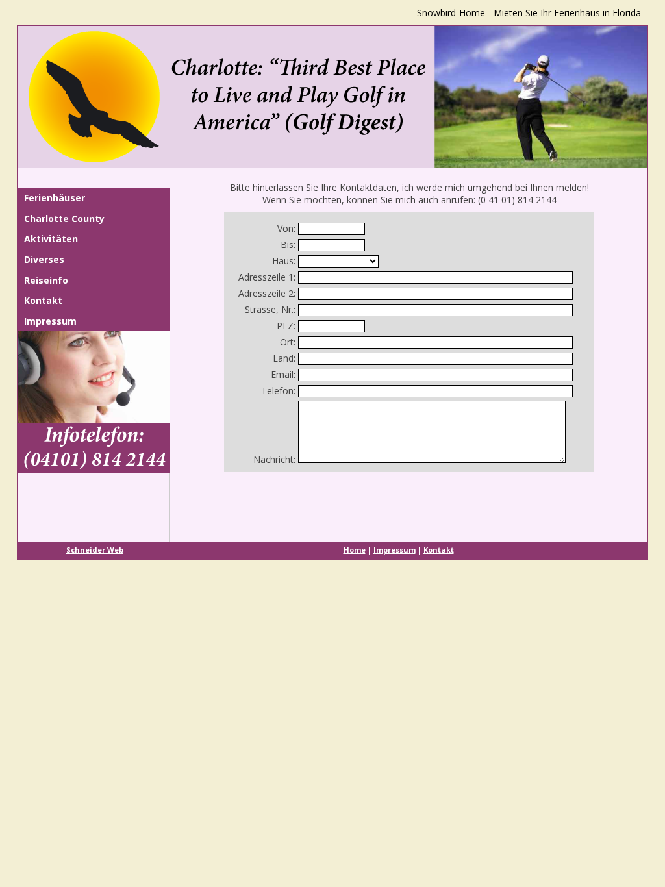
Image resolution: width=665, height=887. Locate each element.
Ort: (287, 342)
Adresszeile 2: (266, 293)
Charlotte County (64, 218)
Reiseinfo (46, 280)
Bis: (288, 244)
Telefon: (278, 390)
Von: (286, 228)
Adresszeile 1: (266, 277)
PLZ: (286, 325)
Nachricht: (274, 459)
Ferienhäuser (54, 198)
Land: (284, 358)
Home (355, 550)
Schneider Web (94, 550)
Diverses (44, 259)
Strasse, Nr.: (270, 309)
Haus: (283, 261)
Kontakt (43, 300)
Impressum (50, 321)
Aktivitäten (51, 238)
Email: (283, 374)
